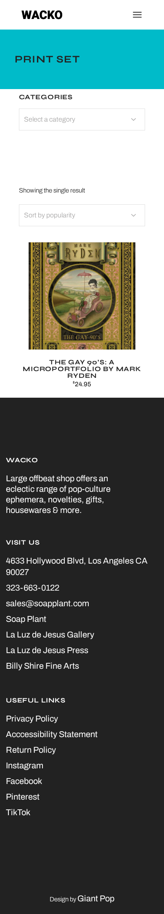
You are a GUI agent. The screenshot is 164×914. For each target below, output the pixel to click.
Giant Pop (95, 898)
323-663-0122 (32, 587)
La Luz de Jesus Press (47, 650)
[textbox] (82, 119)
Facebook (24, 781)
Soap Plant (26, 619)
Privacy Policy (32, 718)
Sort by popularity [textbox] (49, 215)
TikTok (18, 812)
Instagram (24, 765)
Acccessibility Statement (52, 734)
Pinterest (23, 796)
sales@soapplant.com (47, 603)
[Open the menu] (137, 15)
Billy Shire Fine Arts (42, 665)
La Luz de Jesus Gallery (50, 634)
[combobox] (82, 215)
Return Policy (31, 749)
